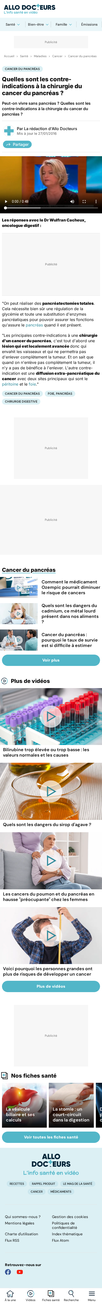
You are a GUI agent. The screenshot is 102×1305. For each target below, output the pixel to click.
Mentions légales (19, 1223)
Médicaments (61, 1192)
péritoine (10, 384)
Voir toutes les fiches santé (51, 1137)
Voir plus (51, 660)
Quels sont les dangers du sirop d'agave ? (47, 825)
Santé (10, 24)
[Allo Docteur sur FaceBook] (8, 1272)
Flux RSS (12, 1240)
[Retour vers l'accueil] (51, 9)
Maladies (40, 56)
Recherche (71, 1300)
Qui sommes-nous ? (23, 1216)
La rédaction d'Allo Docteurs (50, 128)
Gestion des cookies (70, 1216)
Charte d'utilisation (21, 1234)
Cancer (57, 56)
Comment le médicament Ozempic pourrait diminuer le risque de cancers (71, 587)
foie (32, 384)
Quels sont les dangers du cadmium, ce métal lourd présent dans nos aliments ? (70, 614)
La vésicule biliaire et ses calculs (20, 1114)
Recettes (17, 1184)
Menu (92, 1300)
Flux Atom (60, 1240)
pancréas (34, 324)
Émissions (89, 24)
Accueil (9, 56)
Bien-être (36, 24)
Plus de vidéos (30, 681)
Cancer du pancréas (82, 56)
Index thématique (67, 1234)
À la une (10, 1300)
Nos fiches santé (33, 1075)
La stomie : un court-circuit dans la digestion (71, 1114)
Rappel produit (43, 1184)
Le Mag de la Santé (77, 1184)
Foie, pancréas (60, 393)
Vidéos (30, 1300)
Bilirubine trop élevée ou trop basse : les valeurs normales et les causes (46, 752)
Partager (21, 144)
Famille (61, 24)
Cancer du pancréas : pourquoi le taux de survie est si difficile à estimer (70, 640)
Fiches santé (51, 1300)
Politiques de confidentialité (64, 1225)
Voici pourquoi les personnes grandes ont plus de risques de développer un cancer (48, 971)
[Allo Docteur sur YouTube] (20, 1272)
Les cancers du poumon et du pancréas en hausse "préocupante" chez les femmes (48, 896)
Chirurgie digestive (21, 401)
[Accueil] (51, 1164)
